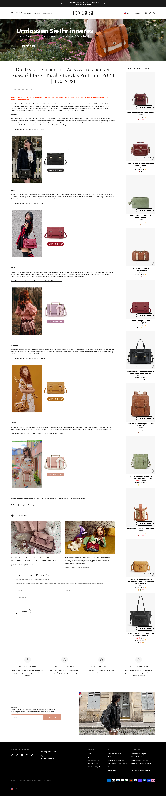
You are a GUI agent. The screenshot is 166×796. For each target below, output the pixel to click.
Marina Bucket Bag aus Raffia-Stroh (140, 529)
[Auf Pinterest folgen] (32, 754)
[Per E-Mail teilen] (34, 505)
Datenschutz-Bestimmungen (141, 764)
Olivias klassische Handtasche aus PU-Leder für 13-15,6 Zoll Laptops (141, 372)
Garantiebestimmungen (139, 760)
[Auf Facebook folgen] (27, 754)
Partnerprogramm (114, 757)
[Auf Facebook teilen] (19, 505)
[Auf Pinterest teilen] (29, 505)
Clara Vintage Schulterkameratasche (141, 113)
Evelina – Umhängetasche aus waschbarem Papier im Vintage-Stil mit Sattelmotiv (141, 581)
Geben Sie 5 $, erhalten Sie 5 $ (118, 764)
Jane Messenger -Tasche (140, 321)
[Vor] (104, 3)
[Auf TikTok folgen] (12, 754)
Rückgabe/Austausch (138, 757)
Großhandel (112, 770)
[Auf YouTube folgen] (22, 754)
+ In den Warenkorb (144, 107)
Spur (89, 757)
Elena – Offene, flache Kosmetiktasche (140, 269)
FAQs (89, 754)
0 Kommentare (28, 89)
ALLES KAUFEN (15, 13)
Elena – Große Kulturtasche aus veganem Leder (140, 217)
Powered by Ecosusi (149, 789)
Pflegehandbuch (93, 760)
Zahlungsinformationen (139, 767)
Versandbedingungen (138, 754)
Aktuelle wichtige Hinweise (96, 767)
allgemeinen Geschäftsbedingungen (63, 583)
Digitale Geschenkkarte (116, 760)
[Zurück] (61, 3)
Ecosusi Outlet (47, 13)
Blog (109, 767)
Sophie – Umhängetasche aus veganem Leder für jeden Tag (141, 477)
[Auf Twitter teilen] (24, 505)
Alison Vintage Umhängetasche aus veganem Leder (141, 164)
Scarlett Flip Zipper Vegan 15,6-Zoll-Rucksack (141, 425)
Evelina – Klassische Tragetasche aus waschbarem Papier (140, 635)
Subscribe (52, 717)
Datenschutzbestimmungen (85, 583)
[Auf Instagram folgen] (17, 754)
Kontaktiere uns (93, 764)
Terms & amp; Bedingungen (140, 770)
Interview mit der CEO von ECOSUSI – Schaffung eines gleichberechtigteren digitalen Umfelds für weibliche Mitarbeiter (87, 560)
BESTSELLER (27, 13)
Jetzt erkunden (28, 46)
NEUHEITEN (37, 13)
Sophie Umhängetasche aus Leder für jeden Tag (28, 498)
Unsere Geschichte (114, 754)
